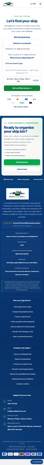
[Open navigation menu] (40, 3)
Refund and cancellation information (23, 374)
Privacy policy (31, 446)
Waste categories (23, 179)
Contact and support (31, 449)
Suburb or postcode (22, 43)
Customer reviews (22, 384)
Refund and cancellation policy (17, 446)
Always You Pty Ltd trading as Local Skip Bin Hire (22, 441)
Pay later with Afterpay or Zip (23, 331)
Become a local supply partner (22, 369)
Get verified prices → (22, 88)
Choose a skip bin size (23, 317)
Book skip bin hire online (22, 307)
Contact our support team (23, 364)
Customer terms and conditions (15, 449)
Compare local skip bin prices (23, 312)
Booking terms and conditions (22, 379)
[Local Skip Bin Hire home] (9, 4)
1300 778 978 (12, 403)
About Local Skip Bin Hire (23, 354)
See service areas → (22, 107)
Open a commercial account (23, 336)
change (36, 80)
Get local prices (22, 162)
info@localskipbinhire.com (17, 411)
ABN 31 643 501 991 (22, 254)
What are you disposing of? (22, 58)
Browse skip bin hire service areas (23, 327)
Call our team (22, 169)
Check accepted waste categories (22, 321)
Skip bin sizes (8, 179)
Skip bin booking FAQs (23, 359)
